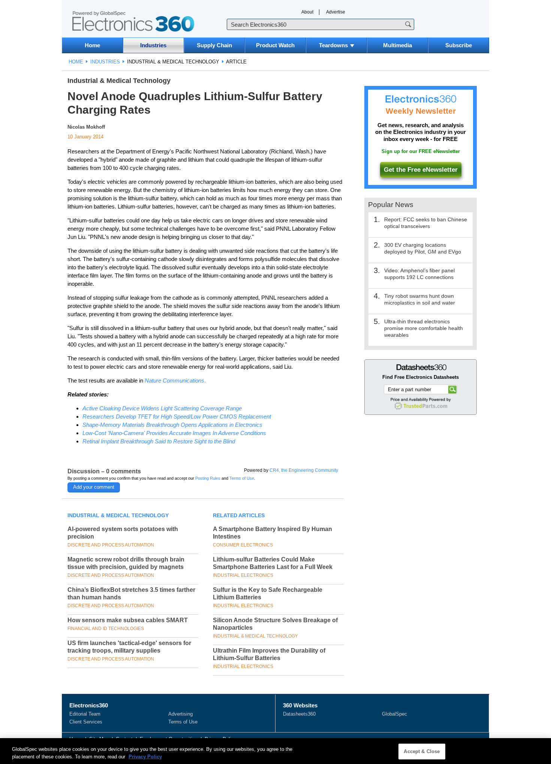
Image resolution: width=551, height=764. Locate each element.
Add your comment (93, 487)
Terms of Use (241, 478)
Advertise (335, 12)
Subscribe (458, 45)
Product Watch (275, 45)
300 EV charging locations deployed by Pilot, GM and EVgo (422, 248)
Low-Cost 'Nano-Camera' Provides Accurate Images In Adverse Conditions (174, 433)
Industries (153, 45)
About (307, 12)
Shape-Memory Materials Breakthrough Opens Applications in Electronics (172, 425)
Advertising (180, 714)
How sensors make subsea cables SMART (127, 620)
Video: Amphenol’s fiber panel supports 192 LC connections (419, 273)
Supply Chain (214, 45)
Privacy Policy (145, 756)
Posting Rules (207, 478)
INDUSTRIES (105, 62)
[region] (275, 751)
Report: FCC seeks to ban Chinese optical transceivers (425, 222)
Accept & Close (422, 751)
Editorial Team (84, 714)
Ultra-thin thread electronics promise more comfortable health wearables (423, 328)
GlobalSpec (394, 714)
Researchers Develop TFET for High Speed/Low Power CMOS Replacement (176, 416)
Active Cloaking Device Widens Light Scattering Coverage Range (162, 408)
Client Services (85, 722)
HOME (76, 62)
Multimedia (397, 45)
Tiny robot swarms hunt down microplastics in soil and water (419, 299)
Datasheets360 (299, 714)
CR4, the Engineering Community (304, 470)
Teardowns (333, 45)
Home (92, 45)
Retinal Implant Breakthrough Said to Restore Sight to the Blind (158, 441)
